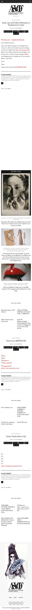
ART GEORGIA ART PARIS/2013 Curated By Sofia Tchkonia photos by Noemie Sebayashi (7, 521)
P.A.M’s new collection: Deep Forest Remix (8, 423)
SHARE (15, 31)
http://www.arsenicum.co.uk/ (10, 368)
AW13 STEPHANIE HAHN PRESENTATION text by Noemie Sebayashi (23, 520)
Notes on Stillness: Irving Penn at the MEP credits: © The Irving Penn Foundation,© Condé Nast (16, 289)
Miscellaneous (16, 20)
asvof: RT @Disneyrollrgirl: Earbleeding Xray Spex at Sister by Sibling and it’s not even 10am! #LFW (24, 323)
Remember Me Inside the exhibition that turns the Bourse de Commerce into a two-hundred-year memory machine (16, 223)
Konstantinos (26, 50)
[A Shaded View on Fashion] (16, 9)
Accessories (6, 248)
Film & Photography (11, 218)
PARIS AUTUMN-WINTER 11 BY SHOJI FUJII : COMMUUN (23, 311)
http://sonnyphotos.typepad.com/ (11, 466)
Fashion (22, 248)
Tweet (23, 251)
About (15, 597)
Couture (12, 248)
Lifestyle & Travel (23, 249)
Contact (21, 597)
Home (10, 597)
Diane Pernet (19, 28)
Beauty (5, 283)
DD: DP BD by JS (22, 422)
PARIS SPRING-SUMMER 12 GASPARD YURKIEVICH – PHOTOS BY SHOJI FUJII (23, 411)
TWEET (21, 31)
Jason (17, 50)
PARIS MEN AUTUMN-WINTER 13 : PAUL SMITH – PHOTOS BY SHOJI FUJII (8, 508)
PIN (27, 31)
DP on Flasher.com (6, 407)
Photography (27, 218)
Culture (3, 218)
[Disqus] (16, 112)
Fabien (27, 54)
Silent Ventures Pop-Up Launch (7, 320)
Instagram (20, 218)
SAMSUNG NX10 (21, 67)
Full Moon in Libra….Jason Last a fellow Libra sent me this (23, 507)
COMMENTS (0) (9, 31)
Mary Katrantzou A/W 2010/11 (8, 311)
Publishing (16, 219)
